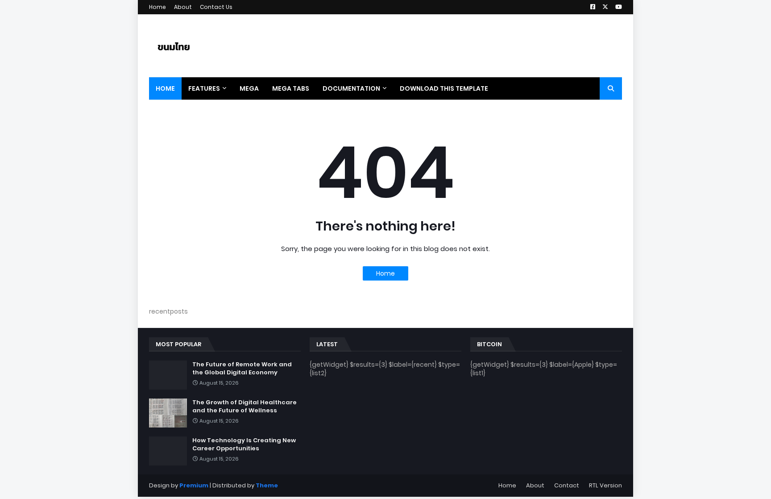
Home (157, 7)
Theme (267, 485)
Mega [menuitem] (249, 88)
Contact (566, 485)
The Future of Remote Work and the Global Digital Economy (242, 369)
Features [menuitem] (204, 88)
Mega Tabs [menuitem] (290, 88)
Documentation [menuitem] (351, 88)
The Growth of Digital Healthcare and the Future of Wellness (244, 406)
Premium (193, 485)
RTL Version (605, 485)
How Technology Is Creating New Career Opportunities (244, 444)
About (183, 7)
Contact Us (216, 7)
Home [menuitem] (165, 88)
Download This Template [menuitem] (444, 88)
